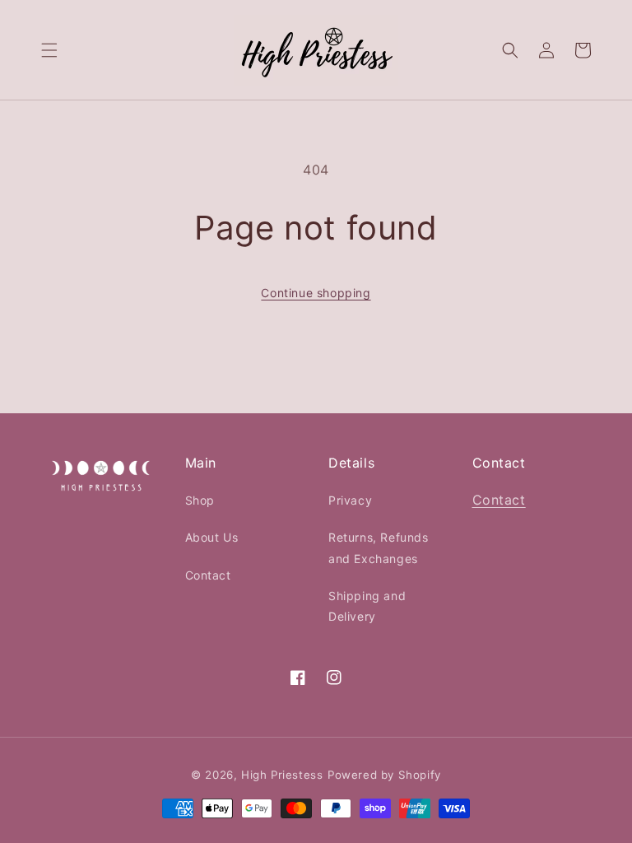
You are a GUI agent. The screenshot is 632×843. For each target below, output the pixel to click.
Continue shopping (315, 293)
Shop (200, 500)
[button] (49, 50)
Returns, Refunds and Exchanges (378, 547)
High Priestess (282, 774)
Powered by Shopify (384, 774)
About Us (212, 537)
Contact (208, 575)
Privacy (350, 500)
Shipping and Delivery (367, 606)
